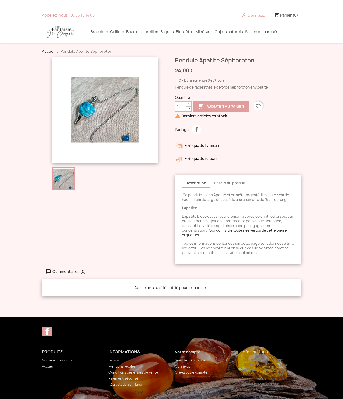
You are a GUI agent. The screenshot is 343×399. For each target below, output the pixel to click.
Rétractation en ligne (125, 384)
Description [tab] (196, 183)
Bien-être (184, 31)
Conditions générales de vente (133, 372)
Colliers (117, 31)
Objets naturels (229, 31)
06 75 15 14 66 (82, 15)
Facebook (47, 331)
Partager (196, 129)
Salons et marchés (261, 31)
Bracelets (99, 31)
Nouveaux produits (57, 360)
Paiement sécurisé (123, 378)
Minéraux (204, 31)
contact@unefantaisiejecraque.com (270, 388)
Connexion (184, 366)
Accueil (47, 366)
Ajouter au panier (221, 106)
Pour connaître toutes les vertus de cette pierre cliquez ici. (234, 232)
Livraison (115, 360)
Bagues (167, 31)
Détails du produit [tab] (230, 183)
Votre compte (187, 351)
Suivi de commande (190, 360)
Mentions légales (122, 366)
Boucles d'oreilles (142, 31)
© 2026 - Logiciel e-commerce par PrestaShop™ (171, 392)
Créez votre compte (191, 372)
